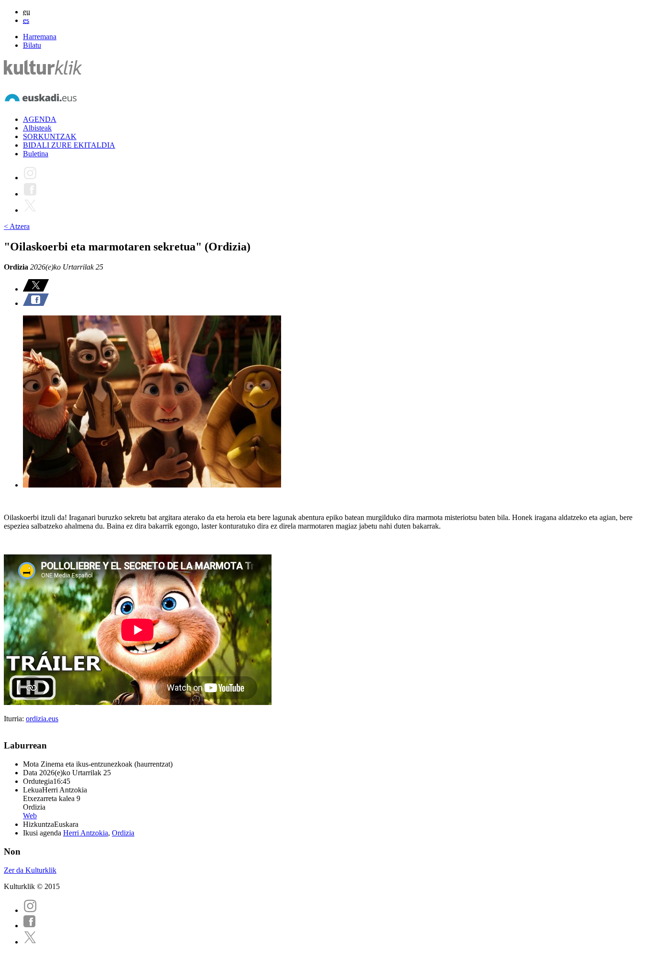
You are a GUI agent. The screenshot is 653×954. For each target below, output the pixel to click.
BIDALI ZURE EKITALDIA (69, 145)
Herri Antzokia (85, 833)
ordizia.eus (42, 719)
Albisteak (37, 128)
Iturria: (15, 719)
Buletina (35, 154)
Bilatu (32, 45)
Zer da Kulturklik (30, 870)
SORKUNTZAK (49, 136)
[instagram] (30, 910)
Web (30, 816)
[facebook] (29, 925)
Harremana (39, 37)
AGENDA (39, 119)
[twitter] (30, 942)
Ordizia (123, 833)
